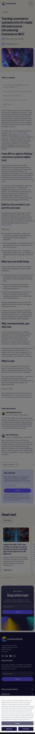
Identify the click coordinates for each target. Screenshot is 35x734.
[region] (17, 714)
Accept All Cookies (26, 729)
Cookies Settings (17, 723)
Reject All (9, 729)
